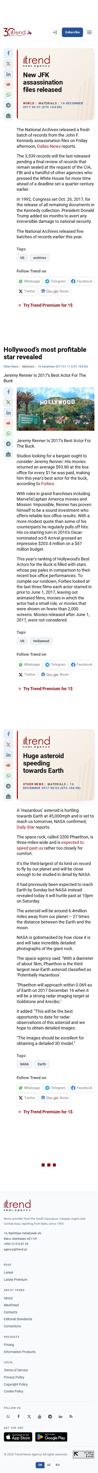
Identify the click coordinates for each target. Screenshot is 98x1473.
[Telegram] (50, 1416)
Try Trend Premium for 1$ (48, 305)
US (22, 258)
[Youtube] (39, 1416)
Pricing (9, 1345)
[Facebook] (18, 1416)
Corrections (12, 1326)
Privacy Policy (14, 1377)
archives (39, 258)
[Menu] (89, 32)
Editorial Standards (18, 1319)
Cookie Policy (13, 1391)
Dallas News (49, 146)
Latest (8, 1272)
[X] (29, 1416)
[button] (8, 53)
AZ (49, 1465)
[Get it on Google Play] (51, 1437)
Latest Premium (15, 1280)
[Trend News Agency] (17, 1205)
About (8, 1298)
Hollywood (41, 641)
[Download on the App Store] (18, 1437)
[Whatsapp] (8, 1416)
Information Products (20, 1352)
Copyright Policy (16, 1384)
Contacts (10, 1312)
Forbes (47, 483)
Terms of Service (16, 1370)
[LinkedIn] (60, 1416)
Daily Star (26, 827)
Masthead (11, 1305)
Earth (42, 1064)
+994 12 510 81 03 (16, 1244)
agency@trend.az (15, 1249)
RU (58, 1465)
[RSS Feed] (71, 1416)
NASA (24, 1064)
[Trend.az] (18, 32)
